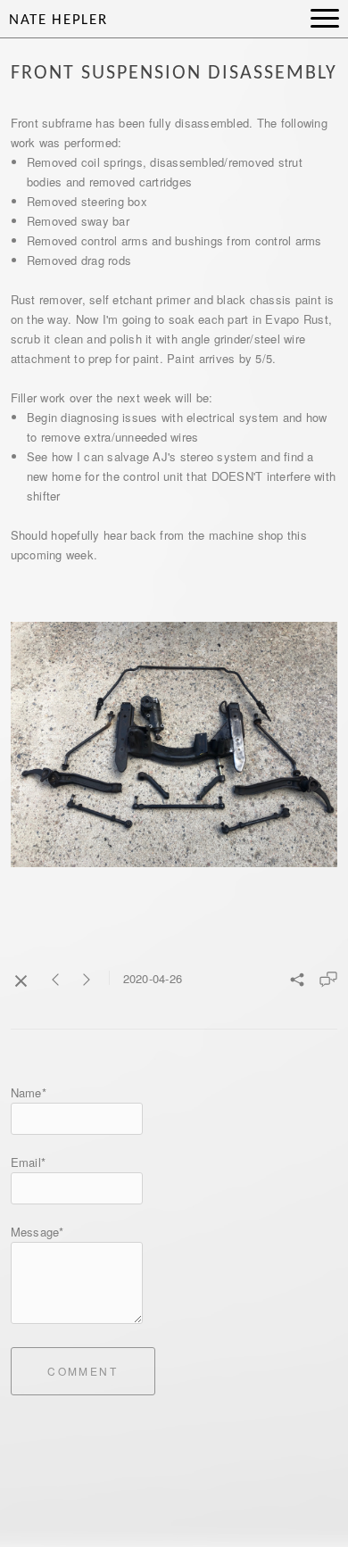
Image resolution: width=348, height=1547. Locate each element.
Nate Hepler (58, 20)
